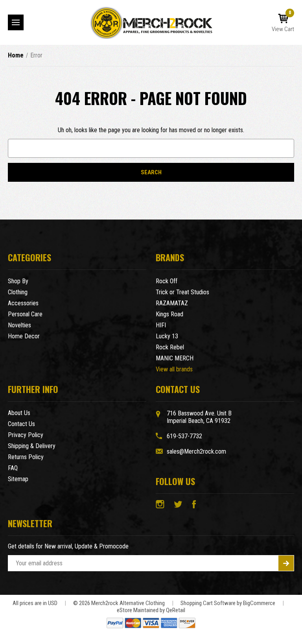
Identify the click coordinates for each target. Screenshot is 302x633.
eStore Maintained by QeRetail (151, 610)
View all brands (174, 369)
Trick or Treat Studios (182, 292)
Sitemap (18, 479)
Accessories (23, 303)
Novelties (19, 325)
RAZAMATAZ (172, 303)
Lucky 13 (167, 336)
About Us (19, 413)
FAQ (13, 468)
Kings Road (169, 314)
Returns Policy (26, 457)
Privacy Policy (25, 435)
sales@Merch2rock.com (196, 451)
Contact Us (21, 424)
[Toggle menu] (16, 22)
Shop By (18, 281)
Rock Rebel (170, 347)
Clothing (18, 292)
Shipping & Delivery (31, 446)
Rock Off (166, 281)
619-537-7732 (184, 436)
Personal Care (25, 314)
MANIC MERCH (174, 358)
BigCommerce (259, 603)
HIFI (161, 325)
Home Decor (24, 336)
